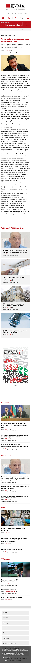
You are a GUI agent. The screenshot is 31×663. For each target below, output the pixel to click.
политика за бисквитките (8, 656)
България (5, 402)
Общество (5, 559)
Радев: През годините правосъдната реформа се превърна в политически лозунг (14, 425)
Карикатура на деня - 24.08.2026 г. (12, 597)
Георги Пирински (9, 583)
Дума (6, 50)
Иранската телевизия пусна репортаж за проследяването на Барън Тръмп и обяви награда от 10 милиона (14, 540)
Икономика (7, 29)
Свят (3, 507)
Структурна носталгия (8, 589)
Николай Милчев (9, 591)
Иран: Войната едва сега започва (11, 549)
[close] (30, 647)
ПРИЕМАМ (6, 660)
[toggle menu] (28, 18)
